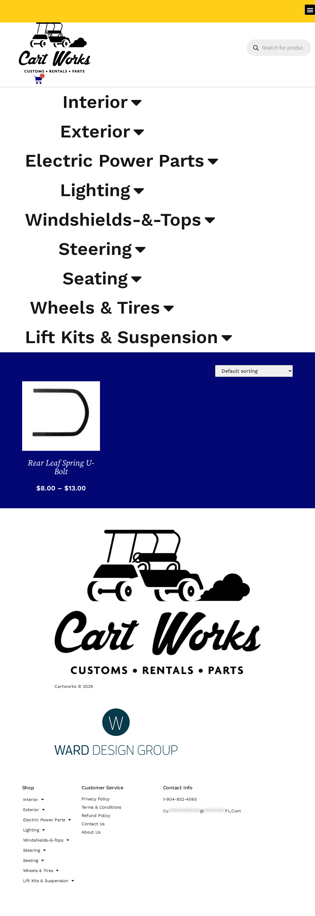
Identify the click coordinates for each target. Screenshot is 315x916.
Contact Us (93, 823)
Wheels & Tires (95, 307)
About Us (91, 832)
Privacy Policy (96, 798)
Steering (95, 248)
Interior (95, 101)
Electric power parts (114, 160)
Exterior (95, 131)
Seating (95, 278)
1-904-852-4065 (180, 799)
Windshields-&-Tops (113, 219)
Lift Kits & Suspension (121, 337)
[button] (310, 10)
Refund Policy (96, 815)
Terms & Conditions (101, 807)
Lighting (95, 190)
